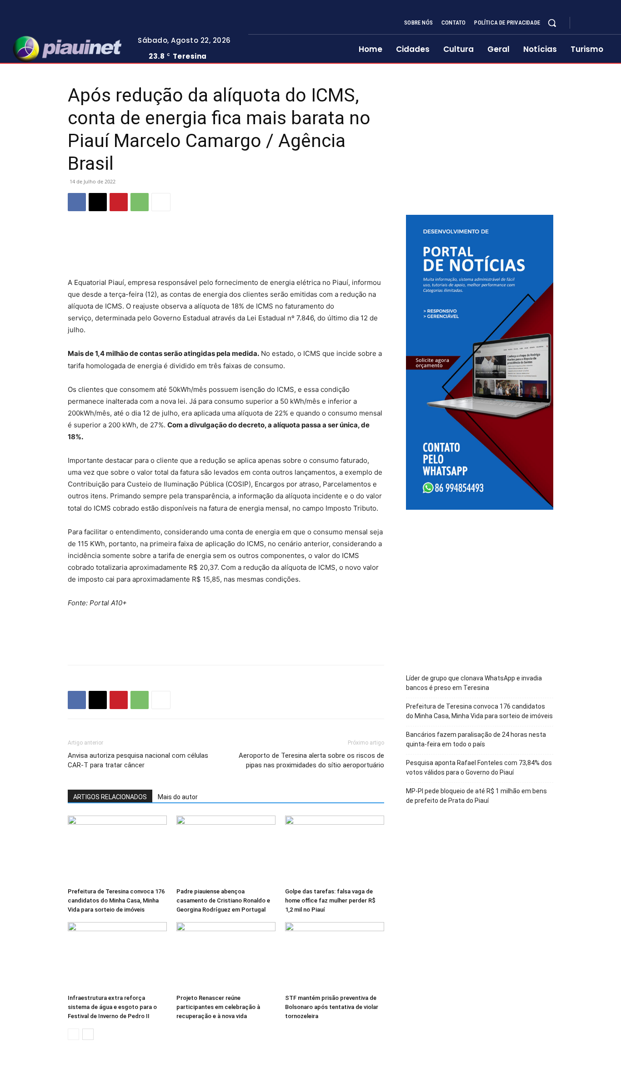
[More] (160, 202)
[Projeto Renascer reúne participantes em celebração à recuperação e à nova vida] (225, 956)
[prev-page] (73, 1034)
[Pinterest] (119, 202)
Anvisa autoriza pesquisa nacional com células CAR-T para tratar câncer (138, 760)
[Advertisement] (226, 253)
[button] (552, 23)
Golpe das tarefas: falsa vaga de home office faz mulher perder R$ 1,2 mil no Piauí (330, 900)
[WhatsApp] (139, 202)
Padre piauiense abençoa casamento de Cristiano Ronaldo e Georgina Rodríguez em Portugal (223, 900)
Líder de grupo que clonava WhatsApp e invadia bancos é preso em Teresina (474, 682)
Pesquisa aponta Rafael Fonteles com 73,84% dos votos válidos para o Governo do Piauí (479, 767)
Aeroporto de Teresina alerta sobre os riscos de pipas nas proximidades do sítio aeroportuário (311, 760)
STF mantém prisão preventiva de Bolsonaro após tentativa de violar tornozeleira (331, 1006)
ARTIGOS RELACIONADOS (110, 797)
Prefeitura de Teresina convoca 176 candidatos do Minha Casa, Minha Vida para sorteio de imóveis (116, 900)
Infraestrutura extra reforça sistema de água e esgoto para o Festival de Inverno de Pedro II (112, 1006)
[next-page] (88, 1034)
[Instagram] (595, 23)
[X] (606, 23)
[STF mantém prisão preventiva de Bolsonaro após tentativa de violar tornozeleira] (334, 956)
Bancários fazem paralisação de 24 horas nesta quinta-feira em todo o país (476, 739)
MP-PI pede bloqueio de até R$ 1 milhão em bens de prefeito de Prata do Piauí (476, 795)
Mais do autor (178, 797)
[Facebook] (584, 23)
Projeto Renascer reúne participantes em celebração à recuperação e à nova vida (218, 1006)
